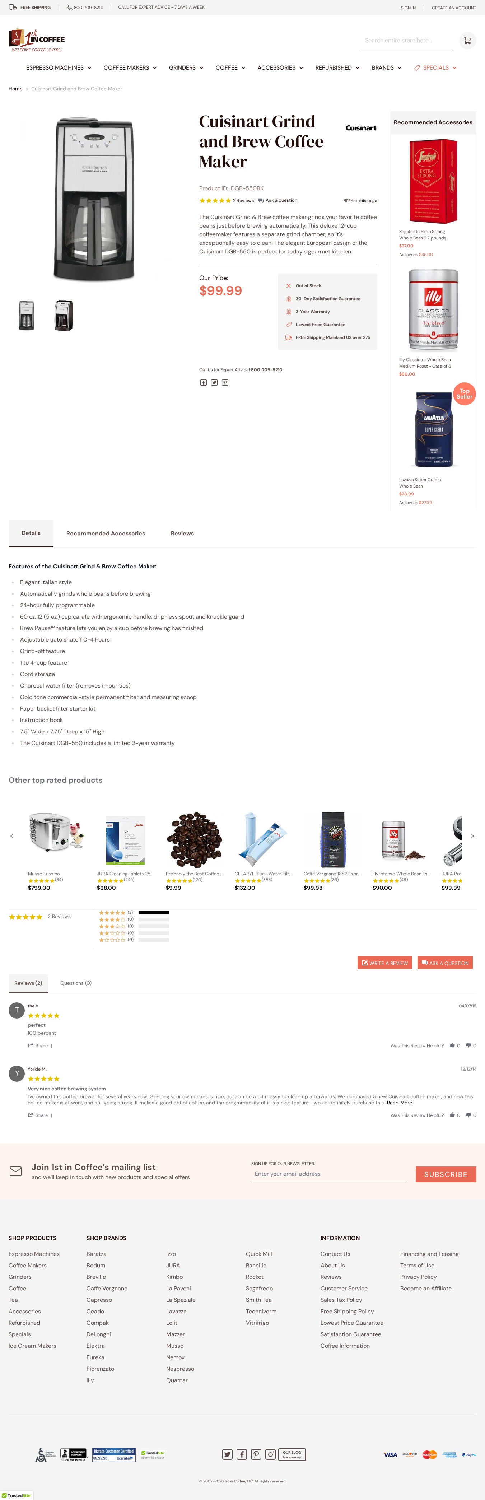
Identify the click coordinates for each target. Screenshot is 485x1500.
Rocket (255, 1277)
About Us (333, 1265)
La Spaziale (181, 1300)
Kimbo (174, 1277)
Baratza (97, 1254)
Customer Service (344, 1288)
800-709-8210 (88, 7)
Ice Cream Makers (32, 1346)
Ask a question (281, 200)
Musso (174, 1346)
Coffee (227, 67)
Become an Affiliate (426, 1288)
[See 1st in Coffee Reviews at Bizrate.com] (114, 1455)
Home (16, 88)
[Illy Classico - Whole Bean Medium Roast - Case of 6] (433, 310)
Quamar (177, 1380)
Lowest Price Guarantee (352, 1323)
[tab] (28, 983)
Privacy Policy (418, 1277)
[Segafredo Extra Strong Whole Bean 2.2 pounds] (433, 181)
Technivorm (261, 1311)
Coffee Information (345, 1346)
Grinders (182, 67)
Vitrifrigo (257, 1323)
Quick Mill (259, 1254)
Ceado (95, 1311)
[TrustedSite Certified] (153, 1454)
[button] (12, 835)
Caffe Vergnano (107, 1288)
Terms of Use (417, 1265)
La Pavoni (178, 1288)
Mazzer (175, 1334)
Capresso (99, 1300)
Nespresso (180, 1369)
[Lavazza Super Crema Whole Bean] (433, 429)
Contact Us (335, 1254)
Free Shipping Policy (347, 1311)
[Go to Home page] (37, 40)
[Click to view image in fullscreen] (97, 200)
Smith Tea (259, 1300)
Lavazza (176, 1311)
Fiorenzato (100, 1369)
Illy (90, 1380)
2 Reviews (243, 200)
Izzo (171, 1254)
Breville (96, 1277)
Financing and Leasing (429, 1254)
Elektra (96, 1346)
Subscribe (446, 1174)
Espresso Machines (55, 67)
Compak (98, 1323)
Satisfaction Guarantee (351, 1334)
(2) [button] (130, 912)
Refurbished (334, 67)
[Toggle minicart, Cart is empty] (467, 40)
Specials (436, 67)
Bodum (96, 1265)
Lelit (171, 1323)
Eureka (95, 1357)
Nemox (175, 1357)
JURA (173, 1265)
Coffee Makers (126, 67)
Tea (13, 1300)
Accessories (276, 67)
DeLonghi (99, 1334)
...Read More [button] (398, 1102)
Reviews (331, 1277)
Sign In (408, 8)
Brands (383, 67)
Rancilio (256, 1265)
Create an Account (454, 8)
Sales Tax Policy (341, 1300)
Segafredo (259, 1288)
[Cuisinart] (361, 127)
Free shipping (35, 7)
